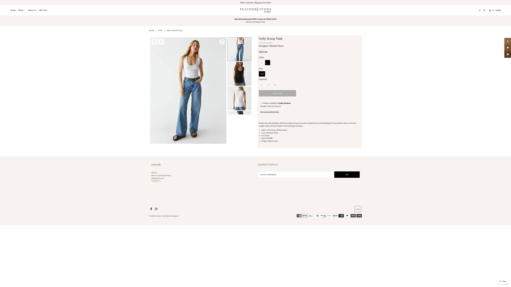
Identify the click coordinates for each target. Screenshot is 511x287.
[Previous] (154, 42)
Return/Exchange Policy (161, 175)
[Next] (161, 42)
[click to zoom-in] (222, 42)
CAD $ (357, 209)
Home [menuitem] (13, 10)
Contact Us (155, 181)
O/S (262, 74)
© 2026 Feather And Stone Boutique (163, 216)
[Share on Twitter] (507, 48)
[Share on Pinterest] (507, 54)
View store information (269, 112)
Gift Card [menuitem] (43, 10)
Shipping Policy (157, 178)
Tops (160, 30)
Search (154, 173)
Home (151, 30)
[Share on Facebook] (507, 41)
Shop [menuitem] (20, 10)
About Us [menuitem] (32, 10)
